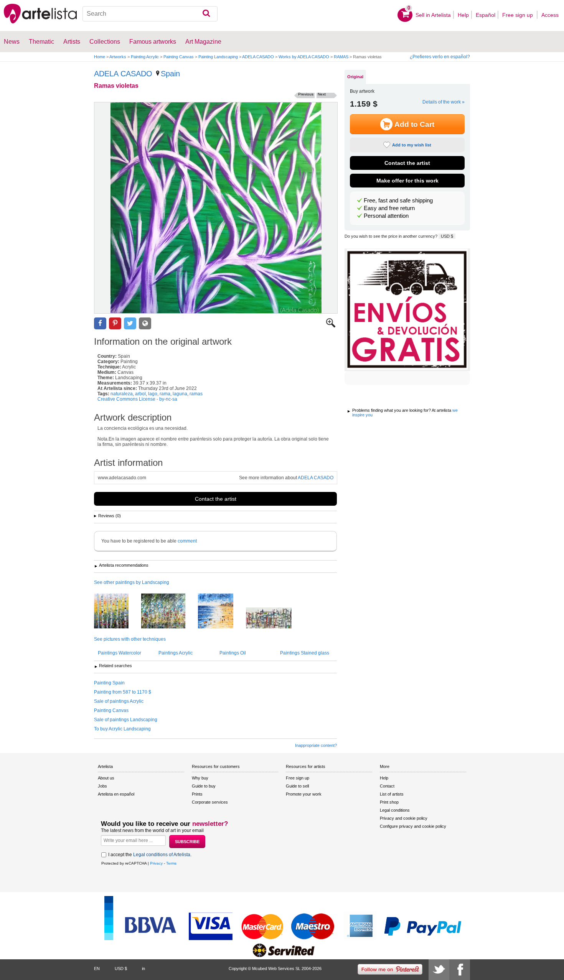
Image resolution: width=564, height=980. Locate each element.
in (143, 968)
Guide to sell (297, 786)
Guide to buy (204, 786)
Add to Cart (414, 124)
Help (463, 15)
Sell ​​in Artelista (433, 15)
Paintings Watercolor (119, 653)
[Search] (206, 13)
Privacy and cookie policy (403, 818)
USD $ (447, 236)
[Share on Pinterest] (115, 323)
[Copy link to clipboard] (145, 323)
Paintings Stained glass (304, 653)
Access (550, 15)
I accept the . (149, 854)
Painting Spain (109, 683)
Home (99, 56)
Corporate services (210, 802)
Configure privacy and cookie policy (413, 826)
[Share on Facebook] (100, 323)
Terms (171, 863)
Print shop (389, 802)
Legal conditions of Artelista (161, 854)
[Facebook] (459, 969)
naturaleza (121, 393)
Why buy (200, 778)
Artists (71, 41)
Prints (197, 794)
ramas (196, 393)
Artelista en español (116, 794)
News (12, 41)
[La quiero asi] (274, 618)
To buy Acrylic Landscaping (122, 729)
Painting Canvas (178, 56)
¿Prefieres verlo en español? (440, 56)
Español (485, 15)
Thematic (41, 41)
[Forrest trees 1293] (117, 612)
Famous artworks (152, 41)
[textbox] (150, 13)
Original (355, 76)
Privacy (156, 863)
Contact (387, 786)
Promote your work (304, 794)
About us (106, 778)
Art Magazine (203, 41)
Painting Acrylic (145, 56)
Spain (170, 73)
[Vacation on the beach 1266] (221, 612)
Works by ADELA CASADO (304, 56)
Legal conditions (395, 810)
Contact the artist (215, 499)
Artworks (117, 56)
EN (97, 968)
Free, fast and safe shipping (398, 200)
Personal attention (386, 216)
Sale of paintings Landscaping (125, 719)
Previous (305, 94)
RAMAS (341, 56)
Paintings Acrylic (175, 653)
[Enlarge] (330, 326)
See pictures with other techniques (130, 639)
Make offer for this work (407, 181)
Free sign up (518, 15)
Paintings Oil (232, 653)
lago (152, 393)
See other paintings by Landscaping (131, 582)
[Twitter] (439, 969)
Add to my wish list (411, 145)
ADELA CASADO (258, 56)
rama (165, 393)
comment (187, 541)
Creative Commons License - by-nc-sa (137, 399)
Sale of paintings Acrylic (118, 701)
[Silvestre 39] (169, 612)
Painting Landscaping (218, 56)
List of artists (392, 794)
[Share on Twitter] (130, 323)
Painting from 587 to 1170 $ (122, 692)
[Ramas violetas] (215, 207)
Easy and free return (389, 208)
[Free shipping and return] (407, 309)
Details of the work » (443, 102)
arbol (140, 393)
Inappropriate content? (316, 745)
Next (322, 94)
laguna (180, 393)
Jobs (102, 786)
